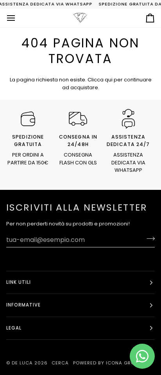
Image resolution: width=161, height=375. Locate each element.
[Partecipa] (148, 239)
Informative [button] (23, 305)
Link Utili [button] (18, 282)
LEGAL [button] (13, 328)
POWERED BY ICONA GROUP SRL (112, 363)
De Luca (22, 363)
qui (109, 79)
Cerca (60, 363)
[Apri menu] (18, 18)
